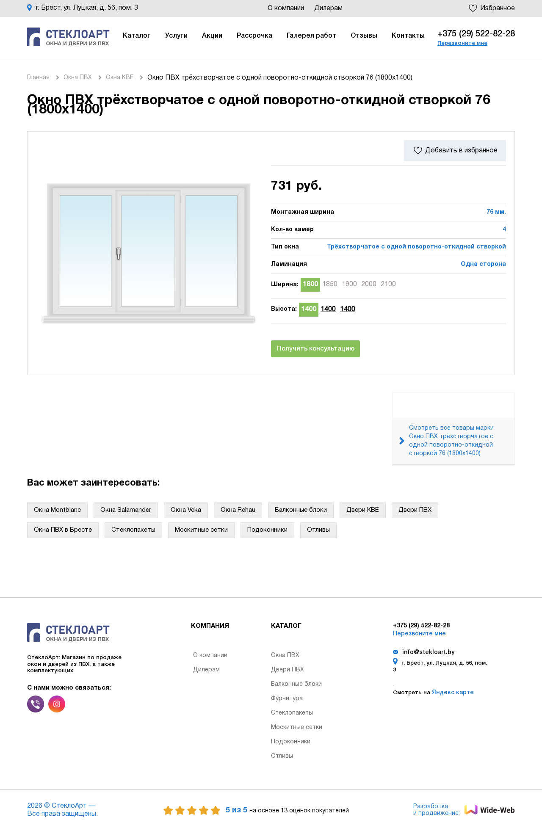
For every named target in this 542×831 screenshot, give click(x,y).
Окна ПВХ (78, 77)
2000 (368, 284)
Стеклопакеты (133, 530)
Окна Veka (186, 510)
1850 (329, 284)
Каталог (137, 36)
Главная (38, 77)
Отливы (318, 530)
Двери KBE (362, 510)
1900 (349, 284)
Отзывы (364, 36)
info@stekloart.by (428, 652)
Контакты (408, 36)
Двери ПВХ (414, 510)
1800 (310, 284)
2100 (388, 284)
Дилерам (328, 8)
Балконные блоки (301, 510)
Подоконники (267, 530)
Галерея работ (311, 36)
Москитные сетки (201, 530)
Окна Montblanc (57, 510)
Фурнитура (287, 698)
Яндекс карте (452, 693)
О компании (287, 8)
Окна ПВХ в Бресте (63, 530)
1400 (308, 309)
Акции (212, 36)
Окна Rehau (238, 510)
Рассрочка (254, 36)
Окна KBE (119, 77)
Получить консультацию (315, 349)
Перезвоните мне (462, 43)
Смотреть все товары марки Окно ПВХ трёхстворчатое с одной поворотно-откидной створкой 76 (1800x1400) (451, 440)
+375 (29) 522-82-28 (476, 34)
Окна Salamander (125, 510)
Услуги (176, 36)
